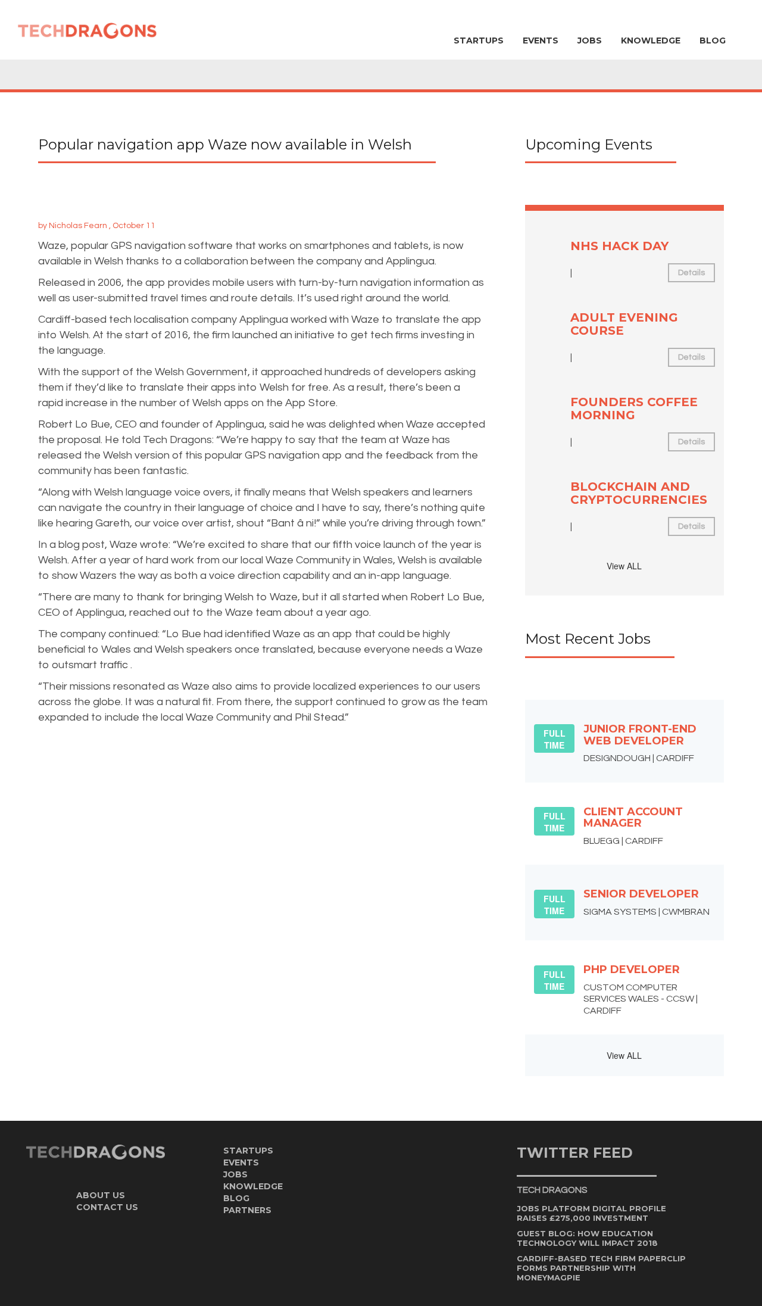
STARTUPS (479, 40)
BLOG (712, 40)
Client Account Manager (633, 817)
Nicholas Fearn (78, 226)
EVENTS (540, 40)
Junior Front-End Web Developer (640, 734)
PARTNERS (247, 1210)
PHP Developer (631, 969)
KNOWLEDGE (650, 40)
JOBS (589, 40)
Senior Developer (641, 893)
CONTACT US (107, 1207)
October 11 (134, 226)
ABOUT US (100, 1195)
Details (691, 273)
